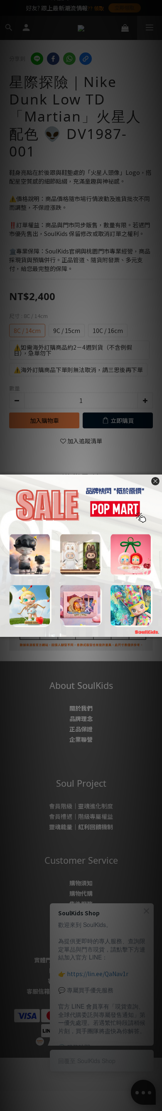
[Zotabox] (156, 629)
